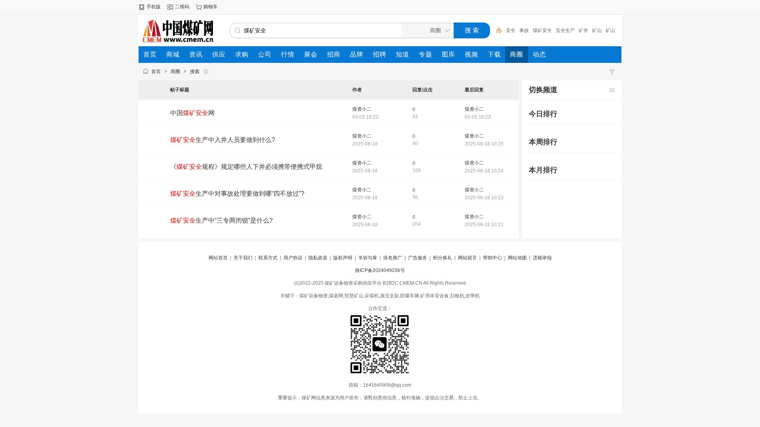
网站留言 (467, 258)
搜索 (195, 71)
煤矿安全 (542, 30)
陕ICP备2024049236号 (380, 270)
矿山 (597, 30)
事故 (524, 30)
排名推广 (392, 258)
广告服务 (417, 258)
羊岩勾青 (367, 258)
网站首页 (218, 258)
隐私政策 (317, 258)
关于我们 (243, 258)
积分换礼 (442, 258)
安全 (510, 30)
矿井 (583, 30)
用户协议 (292, 258)
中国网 (192, 113)
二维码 (182, 6)
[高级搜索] (496, 30)
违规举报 (542, 258)
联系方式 (267, 258)
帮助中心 (492, 258)
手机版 (153, 6)
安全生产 (565, 30)
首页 (156, 71)
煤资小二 (361, 109)
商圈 (175, 71)
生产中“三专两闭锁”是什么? (221, 220)
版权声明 (342, 258)
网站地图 (517, 258)
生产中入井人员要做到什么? (222, 139)
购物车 (210, 6)
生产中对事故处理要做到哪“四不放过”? (237, 193)
